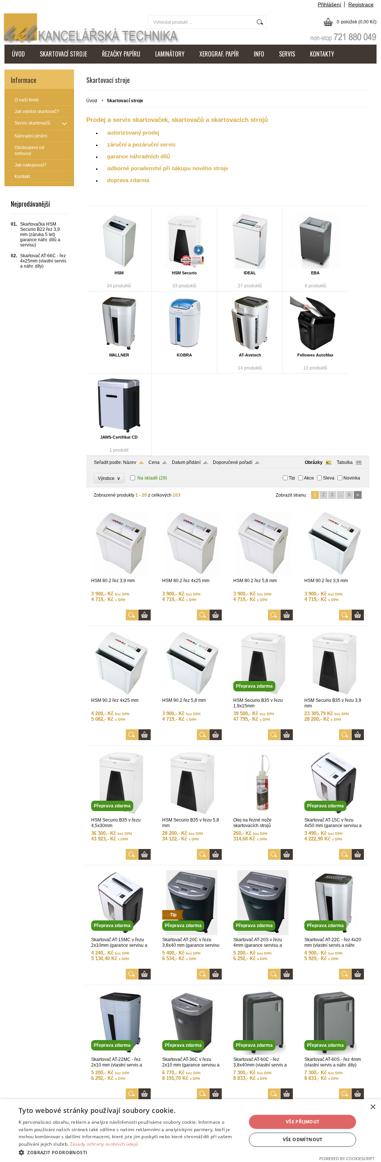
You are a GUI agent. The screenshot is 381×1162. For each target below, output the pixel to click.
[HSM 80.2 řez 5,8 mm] (263, 574)
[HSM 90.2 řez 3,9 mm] (334, 574)
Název (129, 462)
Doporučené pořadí (232, 462)
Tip (292, 478)
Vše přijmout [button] (303, 1122)
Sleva (328, 478)
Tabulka (345, 462)
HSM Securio (184, 273)
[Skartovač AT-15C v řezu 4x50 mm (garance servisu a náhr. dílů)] (334, 814)
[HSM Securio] (184, 241)
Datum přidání (186, 462)
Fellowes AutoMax (315, 355)
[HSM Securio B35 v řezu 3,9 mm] (334, 694)
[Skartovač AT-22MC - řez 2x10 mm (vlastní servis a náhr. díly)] (121, 1053)
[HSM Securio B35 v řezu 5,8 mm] (192, 814)
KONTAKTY (322, 53)
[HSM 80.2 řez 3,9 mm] (121, 574)
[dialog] (190, 1130)
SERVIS (287, 53)
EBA (315, 273)
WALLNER (119, 355)
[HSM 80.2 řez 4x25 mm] (192, 574)
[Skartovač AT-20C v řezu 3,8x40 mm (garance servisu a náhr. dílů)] (192, 933)
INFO (259, 53)
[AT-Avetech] (250, 323)
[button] (129, 1152)
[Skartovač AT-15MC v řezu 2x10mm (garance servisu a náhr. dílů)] (121, 933)
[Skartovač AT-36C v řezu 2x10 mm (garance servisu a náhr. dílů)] (192, 1053)
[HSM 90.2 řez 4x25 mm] (121, 694)
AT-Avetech (250, 355)
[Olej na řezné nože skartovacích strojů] (263, 814)
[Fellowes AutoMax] (315, 323)
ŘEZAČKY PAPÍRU (121, 53)
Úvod (91, 100)
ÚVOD (18, 53)
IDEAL (250, 273)
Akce (309, 478)
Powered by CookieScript (347, 1158)
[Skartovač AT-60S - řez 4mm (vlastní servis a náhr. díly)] (334, 1053)
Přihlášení (329, 4)
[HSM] (119, 241)
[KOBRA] (184, 323)
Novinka (351, 478)
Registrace (361, 4)
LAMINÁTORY (170, 53)
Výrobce (109, 478)
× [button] (372, 1107)
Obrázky (314, 462)
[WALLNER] (119, 323)
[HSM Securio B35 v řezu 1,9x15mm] (263, 694)
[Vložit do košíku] (144, 615)
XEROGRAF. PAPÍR (219, 53)
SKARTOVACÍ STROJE (63, 53)
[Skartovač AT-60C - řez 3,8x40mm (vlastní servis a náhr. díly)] (263, 1053)
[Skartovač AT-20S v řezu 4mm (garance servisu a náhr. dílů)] (263, 933)
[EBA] (315, 241)
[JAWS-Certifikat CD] (119, 405)
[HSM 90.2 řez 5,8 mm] (192, 694)
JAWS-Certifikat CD (119, 437)
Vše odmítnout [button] (303, 1139)
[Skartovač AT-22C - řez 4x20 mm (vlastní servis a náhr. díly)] (334, 933)
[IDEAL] (250, 241)
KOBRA (184, 355)
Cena (154, 462)
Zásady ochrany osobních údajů (104, 1144)
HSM (119, 273)
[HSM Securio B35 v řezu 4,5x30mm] (121, 814)
